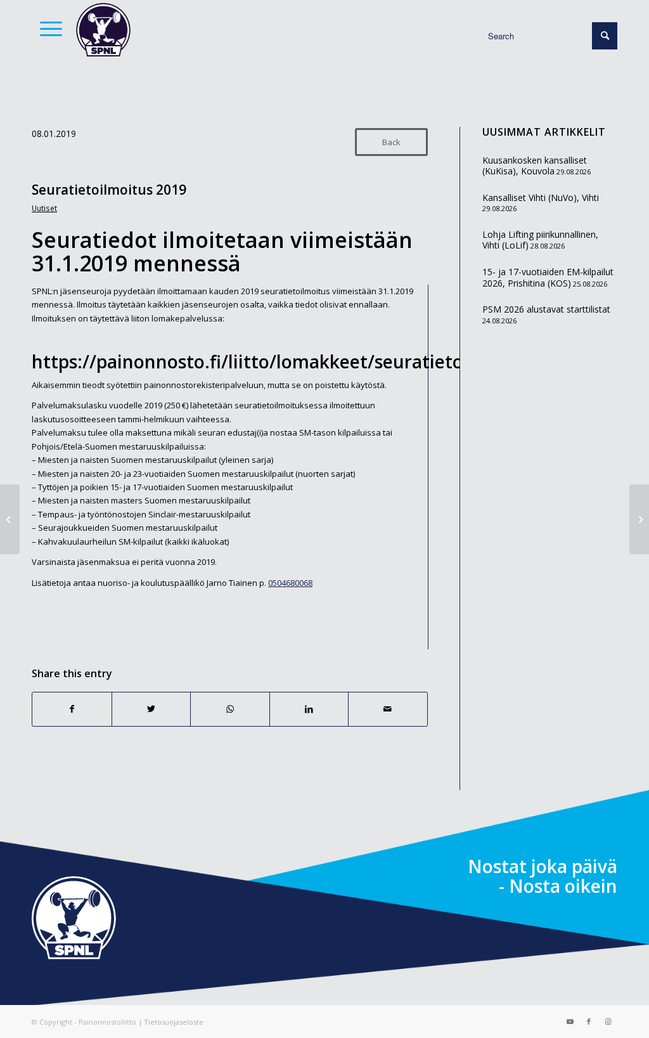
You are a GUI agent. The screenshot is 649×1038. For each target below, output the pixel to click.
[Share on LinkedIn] (309, 708)
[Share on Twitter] (151, 708)
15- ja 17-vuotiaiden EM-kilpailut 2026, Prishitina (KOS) (548, 277)
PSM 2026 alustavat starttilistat (546, 309)
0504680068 (290, 582)
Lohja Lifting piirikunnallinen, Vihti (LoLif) (540, 240)
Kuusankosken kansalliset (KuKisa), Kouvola (534, 166)
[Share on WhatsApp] (230, 708)
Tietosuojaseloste (173, 1022)
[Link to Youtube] (569, 1021)
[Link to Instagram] (607, 1021)
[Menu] (47, 28)
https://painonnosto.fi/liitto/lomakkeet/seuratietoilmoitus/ (286, 361)
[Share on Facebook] (72, 708)
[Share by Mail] (388, 708)
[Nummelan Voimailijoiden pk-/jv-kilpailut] (10, 519)
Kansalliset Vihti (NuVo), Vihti (540, 197)
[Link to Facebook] (588, 1021)
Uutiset (44, 208)
